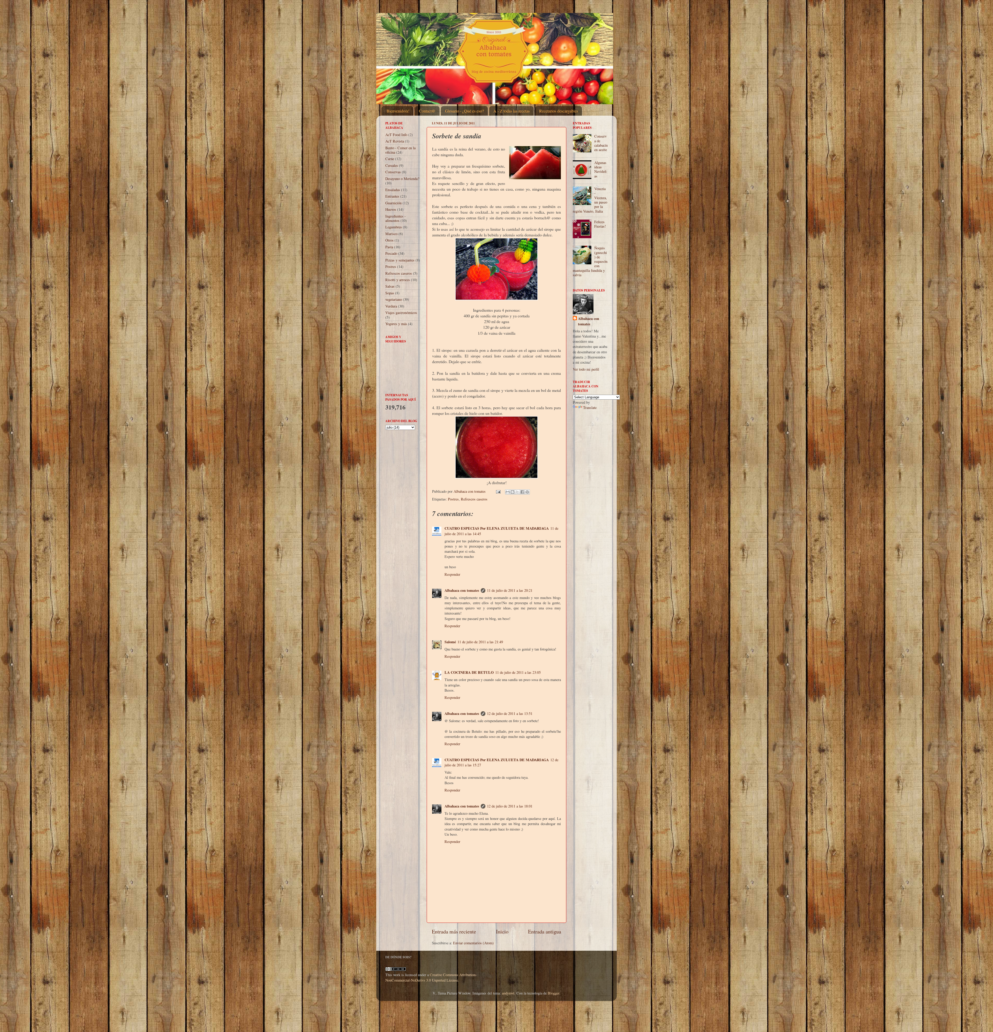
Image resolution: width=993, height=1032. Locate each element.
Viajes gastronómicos (401, 312)
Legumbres (393, 227)
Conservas (393, 171)
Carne (389, 158)
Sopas (389, 292)
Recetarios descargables (558, 111)
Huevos (390, 209)
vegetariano (393, 299)
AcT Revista (394, 141)
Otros (389, 240)
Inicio (502, 931)
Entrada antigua (544, 931)
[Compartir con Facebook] (522, 492)
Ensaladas (392, 189)
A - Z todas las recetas (511, 111)
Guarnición (393, 202)
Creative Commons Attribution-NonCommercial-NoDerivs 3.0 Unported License (431, 977)
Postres (453, 499)
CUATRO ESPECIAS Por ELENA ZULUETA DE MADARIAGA (497, 528)
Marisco (391, 233)
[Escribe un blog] (512, 492)
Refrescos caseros (474, 499)
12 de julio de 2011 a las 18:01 (509, 806)
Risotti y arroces (397, 279)
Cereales (391, 165)
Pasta (389, 246)
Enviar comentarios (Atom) (473, 942)
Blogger (553, 993)
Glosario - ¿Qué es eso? (464, 111)
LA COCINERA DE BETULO (469, 672)
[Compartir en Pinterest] (527, 492)
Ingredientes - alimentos (395, 218)
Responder (452, 574)
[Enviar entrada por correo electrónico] (498, 491)
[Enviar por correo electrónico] (507, 492)
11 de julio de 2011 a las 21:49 (480, 641)
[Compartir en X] (517, 492)
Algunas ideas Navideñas (600, 169)
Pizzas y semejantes (400, 260)
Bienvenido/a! (398, 111)
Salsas (390, 286)
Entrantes (392, 196)
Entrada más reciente (454, 931)
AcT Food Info (396, 134)
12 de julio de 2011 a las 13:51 (509, 713)
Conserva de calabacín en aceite (601, 143)
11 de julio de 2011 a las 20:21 (509, 590)
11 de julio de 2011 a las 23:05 (518, 672)
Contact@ (427, 111)
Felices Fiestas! (600, 224)
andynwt (508, 993)
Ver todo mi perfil (586, 369)
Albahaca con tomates (462, 590)
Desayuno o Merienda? (402, 178)
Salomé (450, 642)
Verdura (391, 306)
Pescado (391, 253)
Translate (590, 407)
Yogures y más (396, 323)
